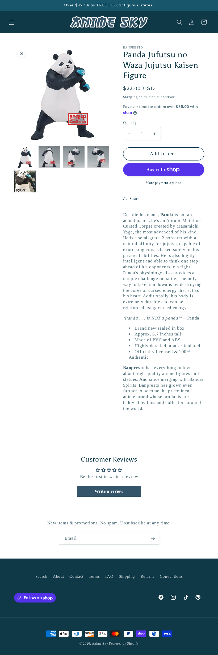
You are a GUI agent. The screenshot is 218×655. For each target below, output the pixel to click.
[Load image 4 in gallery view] (98, 157)
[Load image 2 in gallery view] (49, 157)
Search (41, 576)
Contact (76, 576)
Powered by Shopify (124, 643)
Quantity (130, 123)
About (58, 576)
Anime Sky (100, 643)
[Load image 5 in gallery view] (25, 181)
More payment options (163, 183)
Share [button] (134, 198)
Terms (94, 576)
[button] (12, 22)
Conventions (171, 576)
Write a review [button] (109, 491)
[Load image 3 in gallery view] (74, 157)
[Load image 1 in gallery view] (25, 157)
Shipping (130, 97)
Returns (147, 576)
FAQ (109, 576)
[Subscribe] (153, 538)
